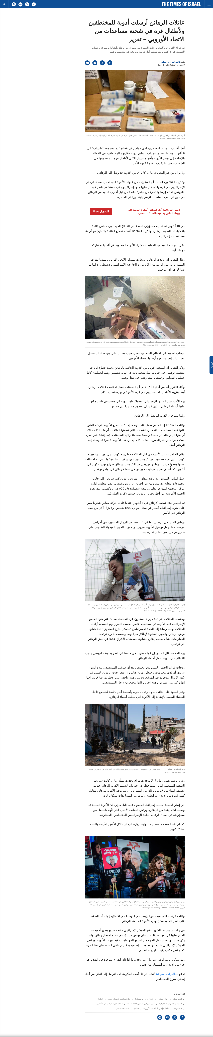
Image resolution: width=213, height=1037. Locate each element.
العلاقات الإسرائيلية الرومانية (119, 999)
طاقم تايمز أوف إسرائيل (171, 62)
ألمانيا (100, 999)
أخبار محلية (177, 999)
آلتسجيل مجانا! (101, 211)
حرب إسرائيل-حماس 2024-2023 (141, 1004)
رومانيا (138, 999)
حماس (136, 1008)
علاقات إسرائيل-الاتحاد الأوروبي (156, 1008)
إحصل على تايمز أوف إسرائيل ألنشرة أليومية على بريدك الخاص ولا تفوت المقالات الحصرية (154, 211)
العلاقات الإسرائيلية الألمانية (170, 1004)
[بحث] (4, 4)
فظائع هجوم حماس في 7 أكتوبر (110, 1004)
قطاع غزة (149, 999)
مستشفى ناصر (123, 1008)
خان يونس (177, 1008)
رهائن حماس (163, 999)
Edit (159, 65)
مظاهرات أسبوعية (166, 974)
